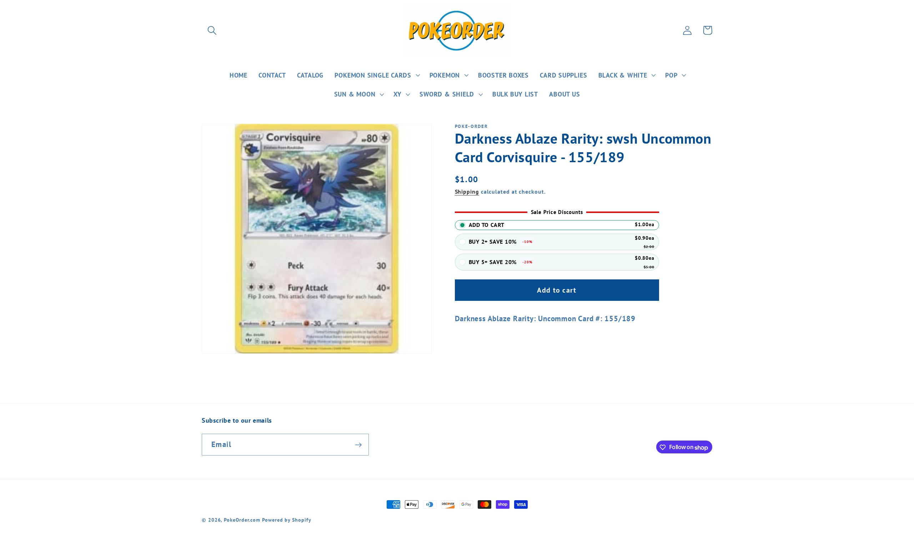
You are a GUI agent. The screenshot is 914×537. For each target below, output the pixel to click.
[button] (212, 30)
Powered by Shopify (286, 519)
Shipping (467, 191)
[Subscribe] (358, 445)
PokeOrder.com (242, 519)
